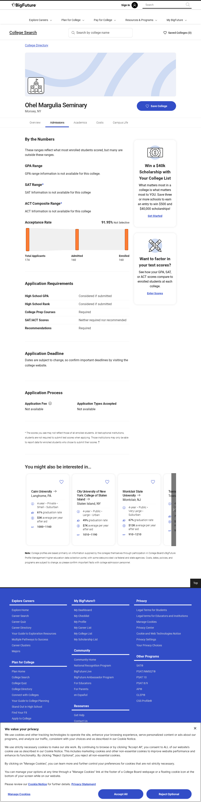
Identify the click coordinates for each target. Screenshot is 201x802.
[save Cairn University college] (61, 482)
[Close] (195, 728)
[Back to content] (99, 442)
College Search (23, 32)
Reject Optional (169, 794)
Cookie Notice (37, 784)
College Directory (36, 45)
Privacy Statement (83, 784)
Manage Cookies (19, 794)
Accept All (121, 794)
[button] (27, 509)
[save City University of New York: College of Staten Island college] (107, 482)
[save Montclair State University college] (153, 482)
